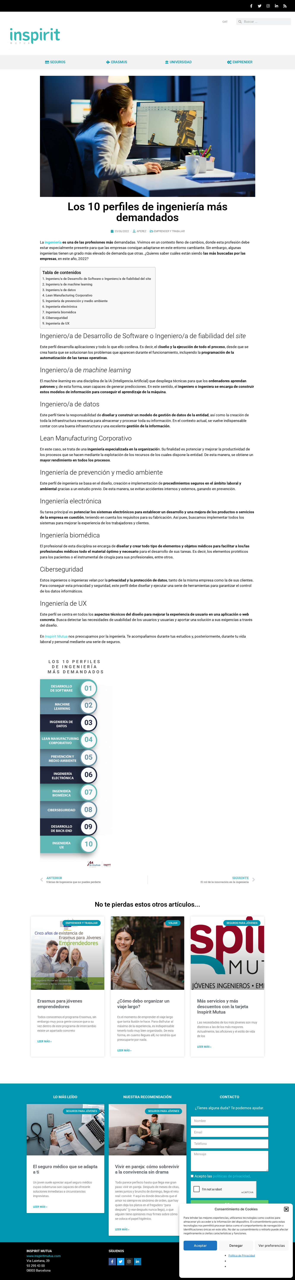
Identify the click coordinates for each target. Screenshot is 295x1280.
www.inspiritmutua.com (44, 1256)
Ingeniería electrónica (61, 307)
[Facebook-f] (112, 1261)
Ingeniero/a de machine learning (69, 284)
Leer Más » (40, 1206)
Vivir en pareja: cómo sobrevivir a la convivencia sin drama (147, 1169)
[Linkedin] (276, 6)
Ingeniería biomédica (61, 312)
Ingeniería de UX (57, 323)
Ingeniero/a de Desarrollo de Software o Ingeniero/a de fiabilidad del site (98, 279)
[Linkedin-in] (137, 1261)
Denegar (236, 1246)
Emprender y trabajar (169, 231)
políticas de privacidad (231, 1176)
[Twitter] (259, 6)
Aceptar (200, 1246)
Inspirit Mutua (56, 636)
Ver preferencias (272, 1246)
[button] (286, 1209)
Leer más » (44, 1041)
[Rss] (285, 6)
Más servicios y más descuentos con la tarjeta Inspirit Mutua (222, 1006)
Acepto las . (223, 1176)
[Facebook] (251, 6)
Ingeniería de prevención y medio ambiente (77, 301)
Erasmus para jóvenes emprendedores (59, 1003)
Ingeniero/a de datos (61, 290)
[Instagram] (268, 6)
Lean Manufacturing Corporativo (69, 295)
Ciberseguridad (57, 318)
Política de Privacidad (241, 1255)
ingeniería (53, 242)
